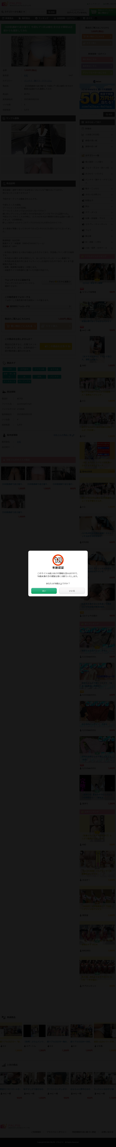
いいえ (72, 591)
